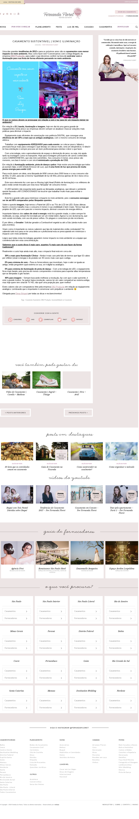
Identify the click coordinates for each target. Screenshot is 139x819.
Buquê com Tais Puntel (17, 507)
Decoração (96, 750)
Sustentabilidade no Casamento (62, 300)
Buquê (62, 750)
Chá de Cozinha (36, 752)
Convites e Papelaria (127, 752)
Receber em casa (99, 757)
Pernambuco (5, 775)
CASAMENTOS (105, 27)
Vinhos (95, 762)
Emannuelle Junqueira (87, 568)
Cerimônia (34, 750)
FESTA (59, 27)
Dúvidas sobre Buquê (17, 510)
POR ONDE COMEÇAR (20, 27)
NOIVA (3, 27)
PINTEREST (79, 319)
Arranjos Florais (99, 745)
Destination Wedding (9, 752)
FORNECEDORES (132, 16)
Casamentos (10, 611)
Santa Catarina (6, 782)
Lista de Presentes (38, 762)
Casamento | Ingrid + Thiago (46, 393)
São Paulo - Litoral (7, 787)
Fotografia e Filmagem (128, 762)
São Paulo (4, 785)
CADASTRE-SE (134, 1)
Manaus (3, 762)
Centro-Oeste (6, 750)
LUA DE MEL (73, 27)
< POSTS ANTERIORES (15, 413)
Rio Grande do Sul (7, 780)
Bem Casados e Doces (128, 745)
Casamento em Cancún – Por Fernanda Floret (87, 509)
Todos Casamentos (8, 792)
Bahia (2, 745)
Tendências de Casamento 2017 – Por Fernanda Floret (52, 509)
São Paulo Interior (7, 790)
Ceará (2, 747)
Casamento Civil (37, 747)
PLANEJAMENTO (43, 27)
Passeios (96, 755)
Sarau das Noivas (37, 784)
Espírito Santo (6, 757)
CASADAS (89, 27)
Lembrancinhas (125, 765)
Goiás (2, 760)
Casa (94, 747)
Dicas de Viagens (67, 772)
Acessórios (64, 745)
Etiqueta (33, 760)
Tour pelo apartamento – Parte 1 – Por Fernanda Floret (121, 510)
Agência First (17, 568)
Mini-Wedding (125, 767)
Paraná (3, 772)
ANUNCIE (135, 804)
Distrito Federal (6, 755)
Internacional (65, 774)
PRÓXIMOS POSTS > (78, 413)
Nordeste (4, 767)
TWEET (65, 319)
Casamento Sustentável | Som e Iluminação (46, 41)
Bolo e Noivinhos (126, 747)
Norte (2, 770)
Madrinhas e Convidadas (70, 752)
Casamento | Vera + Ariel (76, 393)
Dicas (32, 755)
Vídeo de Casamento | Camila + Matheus (16, 393)
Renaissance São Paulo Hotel (52, 568)
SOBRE (117, 804)
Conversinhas (36, 782)
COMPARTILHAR (48, 319)
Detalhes (122, 757)
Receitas (96, 760)
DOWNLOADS (123, 27)
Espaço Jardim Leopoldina (121, 568)
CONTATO (126, 804)
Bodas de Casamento (39, 745)
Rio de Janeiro (6, 777)
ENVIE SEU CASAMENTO (127, 12)
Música (122, 770)
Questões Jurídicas (38, 767)
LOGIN (127, 1)
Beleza (62, 747)
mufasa (57, 804)
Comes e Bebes (125, 750)
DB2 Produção (18, 56)
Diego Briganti (22, 293)
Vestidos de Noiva (67, 757)
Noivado (33, 765)
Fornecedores (11, 618)
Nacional (63, 777)
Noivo (62, 755)
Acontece (34, 779)
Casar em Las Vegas (68, 769)
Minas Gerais (5, 765)
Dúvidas (33, 757)
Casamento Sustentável (32, 300)
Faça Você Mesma (126, 760)
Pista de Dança (125, 772)
